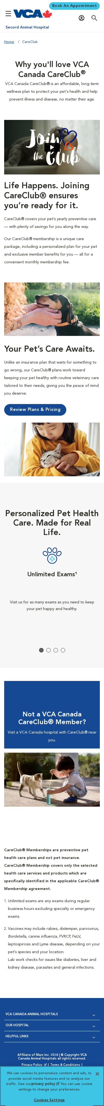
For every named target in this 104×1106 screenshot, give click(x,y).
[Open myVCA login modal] (83, 18)
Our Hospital (17, 1025)
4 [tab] (63, 650)
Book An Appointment (74, 6)
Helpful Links (17, 1036)
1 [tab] (41, 650)
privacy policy (45, 1084)
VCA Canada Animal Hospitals (32, 1014)
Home (9, 42)
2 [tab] (48, 650)
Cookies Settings (49, 1100)
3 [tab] (56, 650)
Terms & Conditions (65, 1065)
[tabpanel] (52, 590)
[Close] (97, 1074)
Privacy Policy (35, 1065)
